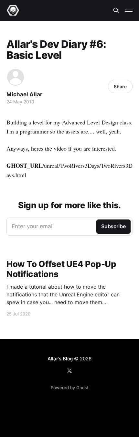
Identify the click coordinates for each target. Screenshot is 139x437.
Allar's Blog (60, 359)
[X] (69, 370)
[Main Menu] (129, 10)
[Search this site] (116, 10)
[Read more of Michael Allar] (15, 77)
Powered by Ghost (70, 387)
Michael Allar (24, 94)
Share (120, 86)
